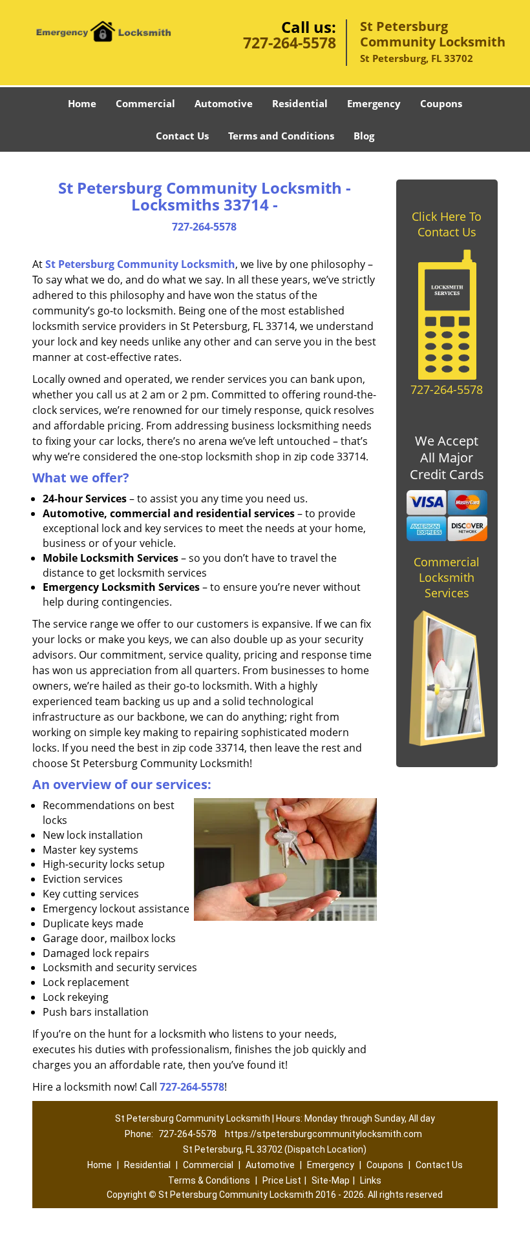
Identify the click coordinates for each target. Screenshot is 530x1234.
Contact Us (182, 135)
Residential (300, 103)
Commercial (145, 103)
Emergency (374, 103)
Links (370, 1180)
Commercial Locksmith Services (447, 577)
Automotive (224, 103)
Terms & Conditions (209, 1180)
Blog (364, 135)
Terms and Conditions (281, 135)
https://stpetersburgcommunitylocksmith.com (323, 1134)
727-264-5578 (289, 42)
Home (82, 103)
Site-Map (331, 1180)
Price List (281, 1180)
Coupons (441, 103)
